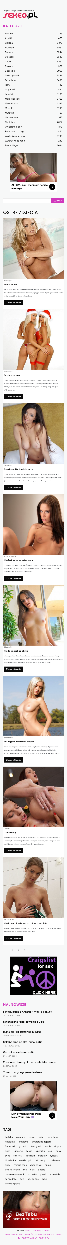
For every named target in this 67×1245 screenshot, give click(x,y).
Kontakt (46, 1230)
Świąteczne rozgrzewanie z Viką (23, 1022)
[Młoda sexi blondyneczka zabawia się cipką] (33, 887)
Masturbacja (10, 556)
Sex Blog (37, 1230)
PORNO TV (44, 1238)
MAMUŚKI (30, 1234)
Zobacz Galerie (13, 303)
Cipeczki (8, 465)
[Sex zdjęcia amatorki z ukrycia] (33, 706)
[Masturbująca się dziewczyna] (33, 524)
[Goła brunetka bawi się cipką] (33, 433)
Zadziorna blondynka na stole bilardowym (30, 1062)
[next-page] (24, 950)
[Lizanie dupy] (33, 797)
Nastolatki (9, 919)
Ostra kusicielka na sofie (18, 1052)
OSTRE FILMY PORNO (14, 1234)
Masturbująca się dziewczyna (19, 560)
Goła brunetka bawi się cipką (18, 469)
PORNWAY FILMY (29, 1238)
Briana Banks (10, 284)
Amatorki (8, 738)
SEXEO (28, 1230)
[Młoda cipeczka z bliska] (33, 615)
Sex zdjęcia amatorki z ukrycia (19, 741)
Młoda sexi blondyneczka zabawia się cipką (25, 923)
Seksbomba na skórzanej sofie (22, 1042)
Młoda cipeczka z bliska (16, 651)
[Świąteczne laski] (33, 339)
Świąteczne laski (12, 375)
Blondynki (8, 280)
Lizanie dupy (10, 832)
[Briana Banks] (33, 248)
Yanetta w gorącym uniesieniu (22, 1072)
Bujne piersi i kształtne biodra (22, 1032)
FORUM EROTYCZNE (45, 1234)
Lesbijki (7, 828)
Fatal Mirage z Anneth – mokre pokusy (27, 1012)
